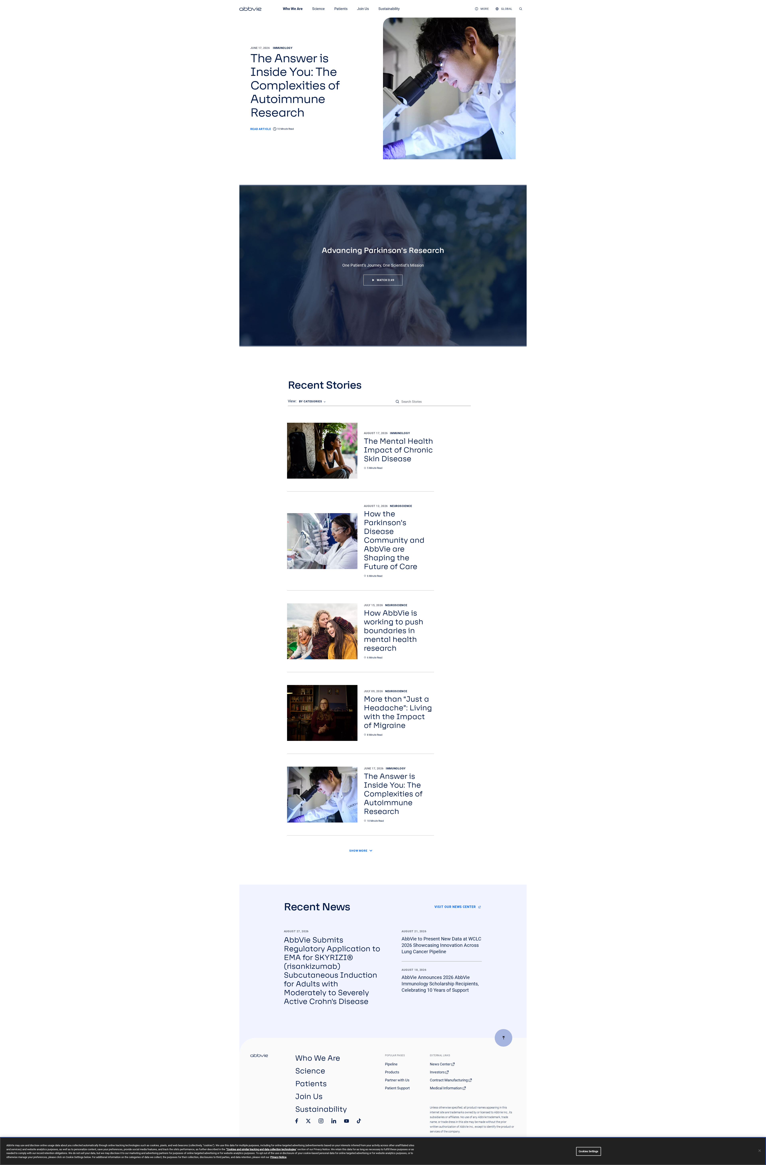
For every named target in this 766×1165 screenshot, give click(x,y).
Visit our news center (455, 907)
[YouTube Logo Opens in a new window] (346, 1121)
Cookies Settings (588, 1151)
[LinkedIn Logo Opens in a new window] (333, 1120)
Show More (358, 850)
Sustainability (389, 9)
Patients (340, 9)
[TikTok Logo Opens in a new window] (359, 1120)
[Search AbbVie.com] (521, 9)
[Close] (759, 1150)
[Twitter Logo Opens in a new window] (308, 1121)
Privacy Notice (278, 1157)
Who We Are (293, 9)
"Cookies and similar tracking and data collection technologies (261, 1149)
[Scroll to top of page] (503, 1038)
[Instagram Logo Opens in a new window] (321, 1120)
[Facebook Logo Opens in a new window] (296, 1120)
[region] (383, 1151)
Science (318, 9)
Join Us (363, 9)
